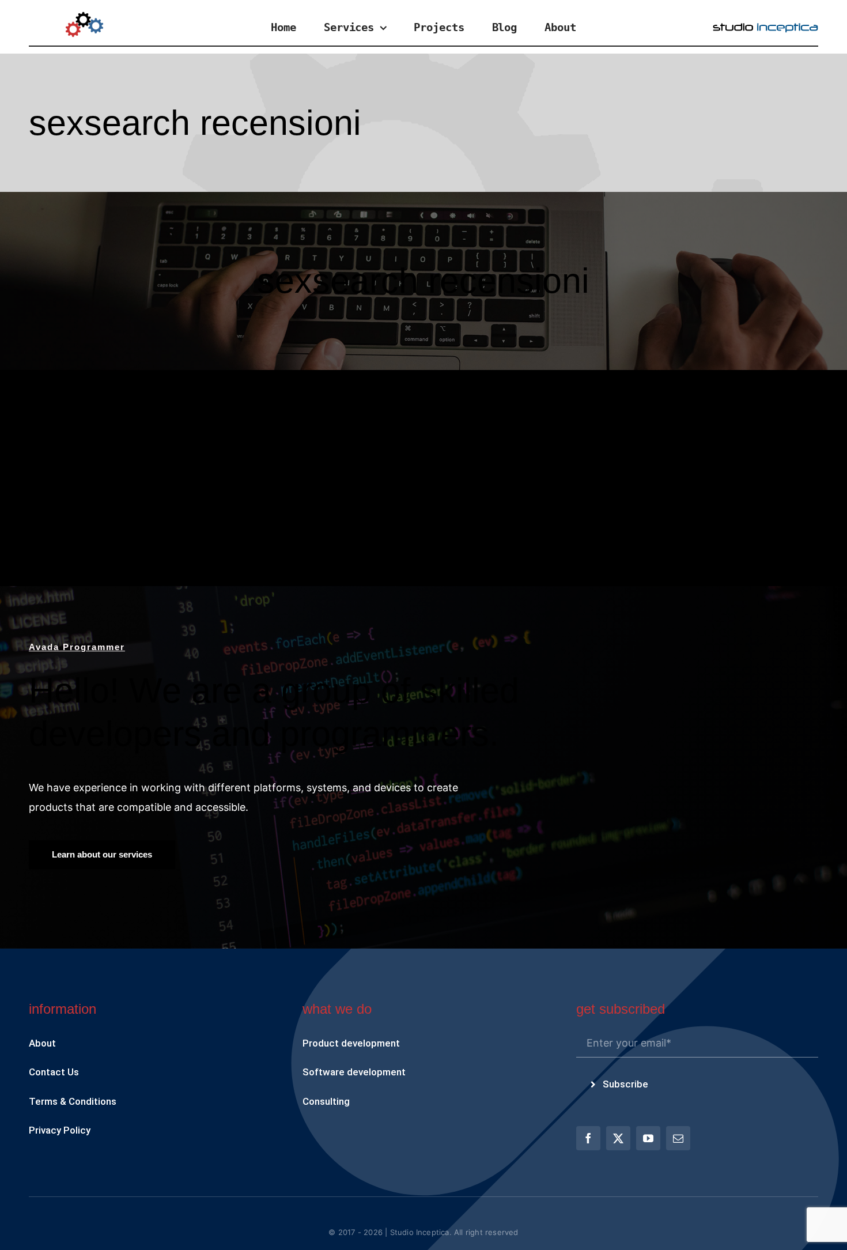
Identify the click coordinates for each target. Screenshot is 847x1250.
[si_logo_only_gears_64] (84, 16)
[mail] (678, 1138)
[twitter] (618, 1138)
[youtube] (648, 1138)
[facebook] (588, 1138)
